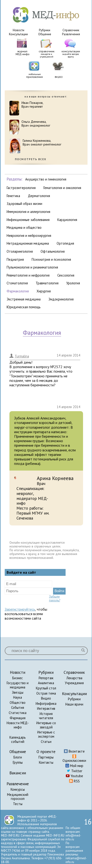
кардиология (67, 219)
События (17, 707)
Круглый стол (46, 688)
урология (73, 283)
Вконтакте (76, 751)
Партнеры (46, 757)
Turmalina (22, 356)
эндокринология (61, 299)
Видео (46, 698)
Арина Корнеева (55, 478)
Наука (17, 697)
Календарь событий (17, 739)
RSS (76, 781)
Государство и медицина (18, 685)
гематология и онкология (62, 187)
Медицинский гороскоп (17, 796)
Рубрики (44, 30)
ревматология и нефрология (28, 275)
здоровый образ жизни (24, 203)
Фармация (17, 718)
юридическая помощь (24, 307)
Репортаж (46, 678)
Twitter (76, 771)
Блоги (17, 757)
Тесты (17, 804)
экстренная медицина (24, 299)
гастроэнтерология (21, 187)
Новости (18, 30)
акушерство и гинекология (45, 179)
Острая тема (46, 693)
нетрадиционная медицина (28, 243)
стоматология (17, 283)
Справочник (71, 30)
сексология (65, 275)
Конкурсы (18, 789)
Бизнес (17, 678)
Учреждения (74, 683)
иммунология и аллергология (28, 211)
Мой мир (76, 765)
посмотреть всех (30, 159)
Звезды (17, 692)
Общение (44, 34)
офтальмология (53, 251)
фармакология (18, 291)
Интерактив (46, 708)
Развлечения (71, 34)
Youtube (76, 776)
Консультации (18, 34)
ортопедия (65, 243)
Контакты (46, 762)
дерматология (39, 196)
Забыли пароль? (54, 598)
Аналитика (46, 683)
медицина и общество (24, 227)
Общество (17, 702)
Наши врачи (74, 704)
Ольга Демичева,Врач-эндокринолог (35, 123)
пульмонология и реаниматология (32, 267)
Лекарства (74, 678)
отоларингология (20, 251)
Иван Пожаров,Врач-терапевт (32, 105)
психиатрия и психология (51, 259)
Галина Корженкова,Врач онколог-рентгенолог (42, 142)
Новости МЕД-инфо (18, 725)
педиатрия (15, 259)
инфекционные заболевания (28, 219)
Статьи (46, 741)
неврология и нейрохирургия (29, 235)
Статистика (17, 712)
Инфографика (46, 703)
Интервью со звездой (46, 725)
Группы (18, 762)
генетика (13, 196)
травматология (47, 283)
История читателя (46, 715)
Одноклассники (74, 760)
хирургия (44, 291)
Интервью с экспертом (46, 734)
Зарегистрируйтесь (20, 609)
